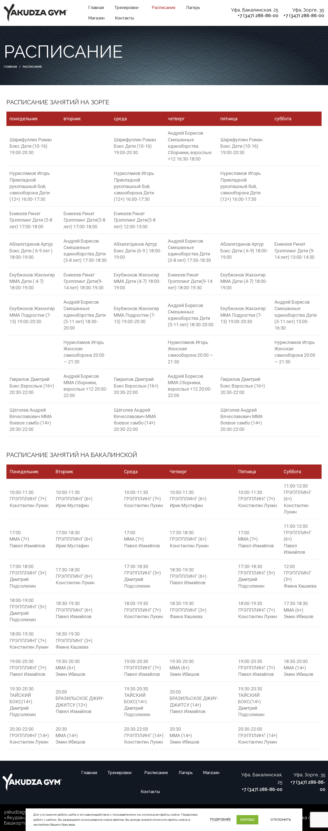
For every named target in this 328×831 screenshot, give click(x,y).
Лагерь (185, 772)
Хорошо (247, 820)
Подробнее (220, 819)
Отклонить (280, 820)
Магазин (211, 772)
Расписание (156, 772)
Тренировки (119, 772)
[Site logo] (36, 12)
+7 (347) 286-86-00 (258, 15)
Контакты (150, 791)
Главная (10, 66)
